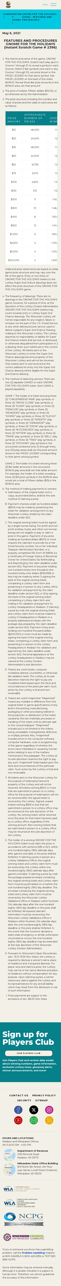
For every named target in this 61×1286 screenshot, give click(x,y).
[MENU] (54, 4)
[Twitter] (33, 1109)
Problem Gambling (33, 1252)
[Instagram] (49, 1109)
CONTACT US (18, 1095)
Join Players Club (29, 1053)
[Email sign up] (33, 1120)
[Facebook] (18, 1109)
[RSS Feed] (49, 1120)
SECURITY (24, 1100)
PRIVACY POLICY (44, 1095)
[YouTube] (18, 1120)
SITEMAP (41, 1100)
